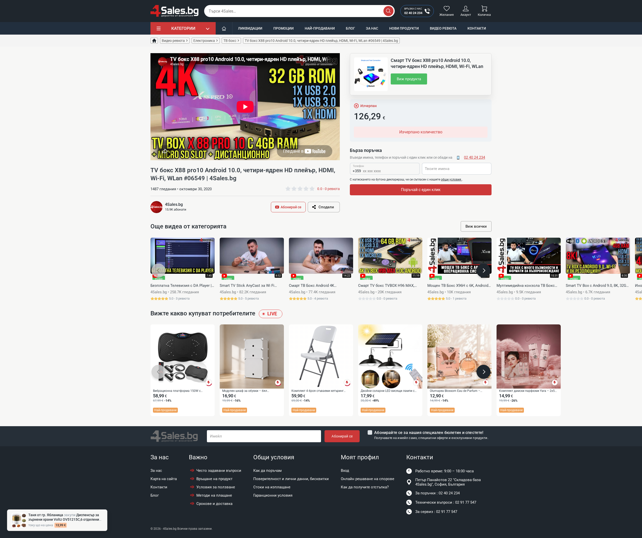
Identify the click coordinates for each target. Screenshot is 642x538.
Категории (183, 28)
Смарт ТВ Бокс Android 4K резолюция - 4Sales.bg (311, 285)
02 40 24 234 (474, 157)
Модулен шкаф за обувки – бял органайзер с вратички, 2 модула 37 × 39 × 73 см (251, 391)
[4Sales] (174, 11)
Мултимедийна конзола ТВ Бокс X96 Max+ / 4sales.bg (526, 285)
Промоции (283, 28)
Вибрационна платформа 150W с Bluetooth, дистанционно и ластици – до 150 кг (181, 391)
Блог (350, 28)
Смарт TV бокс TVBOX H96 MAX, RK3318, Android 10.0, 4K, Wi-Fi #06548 (386, 285)
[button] (158, 270)
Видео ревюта (443, 28)
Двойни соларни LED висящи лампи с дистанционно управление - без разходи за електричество (389, 391)
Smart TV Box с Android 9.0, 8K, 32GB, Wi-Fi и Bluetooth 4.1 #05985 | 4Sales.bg (597, 285)
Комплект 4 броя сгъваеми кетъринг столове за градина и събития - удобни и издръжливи (320, 391)
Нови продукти (404, 28)
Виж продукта (409, 79)
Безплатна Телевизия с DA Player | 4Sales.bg (181, 285)
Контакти (476, 28)
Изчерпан (368, 106)
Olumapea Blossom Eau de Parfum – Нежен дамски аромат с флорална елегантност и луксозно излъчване (455, 391)
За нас (372, 28)
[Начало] (224, 28)
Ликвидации (250, 28)
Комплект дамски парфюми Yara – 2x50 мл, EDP (527, 391)
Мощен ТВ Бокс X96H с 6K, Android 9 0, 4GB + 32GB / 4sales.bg (459, 285)
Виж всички (476, 226)
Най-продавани (320, 28)
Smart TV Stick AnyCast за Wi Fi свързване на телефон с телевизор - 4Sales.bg (251, 285)
